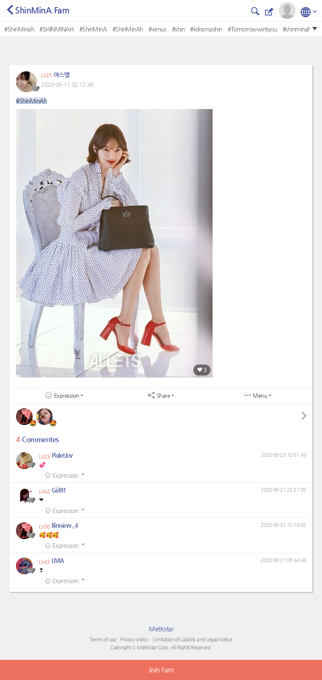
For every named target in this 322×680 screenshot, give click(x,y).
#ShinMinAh (127, 29)
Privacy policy (134, 639)
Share (163, 396)
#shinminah (297, 29)
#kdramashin (206, 29)
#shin (178, 29)
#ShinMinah (19, 29)
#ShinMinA (93, 29)
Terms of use (103, 639)
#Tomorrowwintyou (252, 29)
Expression (66, 396)
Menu (260, 396)
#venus (157, 29)
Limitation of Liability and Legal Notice (192, 639)
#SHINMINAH (56, 29)
